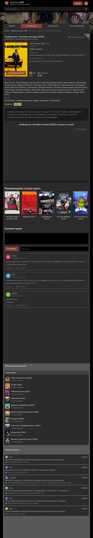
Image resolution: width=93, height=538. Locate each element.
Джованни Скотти (65, 90)
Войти (77, 3)
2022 (43, 43)
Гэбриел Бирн (81, 82)
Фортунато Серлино (18, 87)
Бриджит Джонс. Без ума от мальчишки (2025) (26, 493)
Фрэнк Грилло (10, 82)
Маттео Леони (35, 82)
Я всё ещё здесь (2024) (16, 514)
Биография (44, 100)
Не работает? (81, 129)
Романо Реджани (22, 82)
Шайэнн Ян (44, 92)
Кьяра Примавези (67, 85)
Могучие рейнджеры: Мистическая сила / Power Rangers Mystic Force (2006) (39, 483)
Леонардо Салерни (23, 90)
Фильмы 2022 (10, 100)
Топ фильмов (31, 26)
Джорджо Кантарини (25, 85)
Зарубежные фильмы (24, 100)
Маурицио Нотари (72, 92)
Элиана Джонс (10, 85)
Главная (12, 26)
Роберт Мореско (36, 49)
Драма (36, 100)
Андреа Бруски (18, 92)
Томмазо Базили (68, 87)
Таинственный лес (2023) (17, 462)
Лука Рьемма (32, 87)
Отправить (11, 249)
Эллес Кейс (36, 90)
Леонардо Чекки (40, 85)
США (31, 43)
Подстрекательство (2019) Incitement (23, 503)
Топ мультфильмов (77, 26)
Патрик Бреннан (53, 85)
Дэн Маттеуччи (81, 87)
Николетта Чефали (32, 92)
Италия (37, 43)
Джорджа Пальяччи (45, 87)
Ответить (9, 268)
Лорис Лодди (10, 90)
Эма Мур (57, 87)
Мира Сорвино (69, 82)
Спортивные (55, 100)
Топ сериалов (53, 26)
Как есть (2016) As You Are (18, 472)
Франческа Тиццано (49, 90)
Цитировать (22, 268)
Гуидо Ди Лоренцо (57, 92)
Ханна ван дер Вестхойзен (52, 82)
